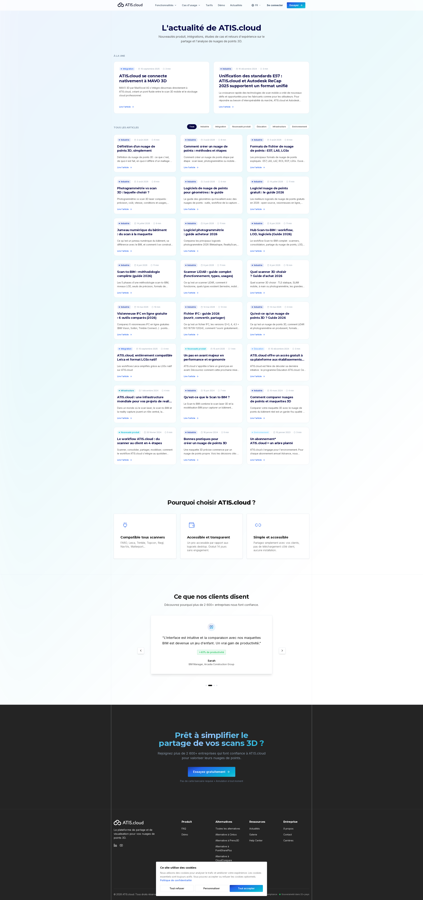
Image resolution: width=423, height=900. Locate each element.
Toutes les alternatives (227, 828)
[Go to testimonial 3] (214, 685)
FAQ (184, 828)
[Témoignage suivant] (282, 650)
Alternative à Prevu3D (227, 840)
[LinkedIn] (115, 845)
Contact (287, 834)
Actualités (254, 828)
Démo (185, 834)
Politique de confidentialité (176, 880)
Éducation (261, 126)
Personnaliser (211, 888)
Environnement (299, 126)
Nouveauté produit (241, 126)
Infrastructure (279, 126)
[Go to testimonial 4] (216, 685)
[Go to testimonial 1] (206, 685)
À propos (288, 828)
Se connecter (275, 5)
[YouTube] (121, 845)
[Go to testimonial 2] (210, 685)
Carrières (288, 840)
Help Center (256, 840)
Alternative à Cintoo (226, 834)
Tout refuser (177, 888)
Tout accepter (246, 888)
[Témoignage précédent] (140, 650)
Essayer (294, 5)
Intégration (220, 126)
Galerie (253, 834)
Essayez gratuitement (209, 771)
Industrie (204, 126)
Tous (191, 126)
